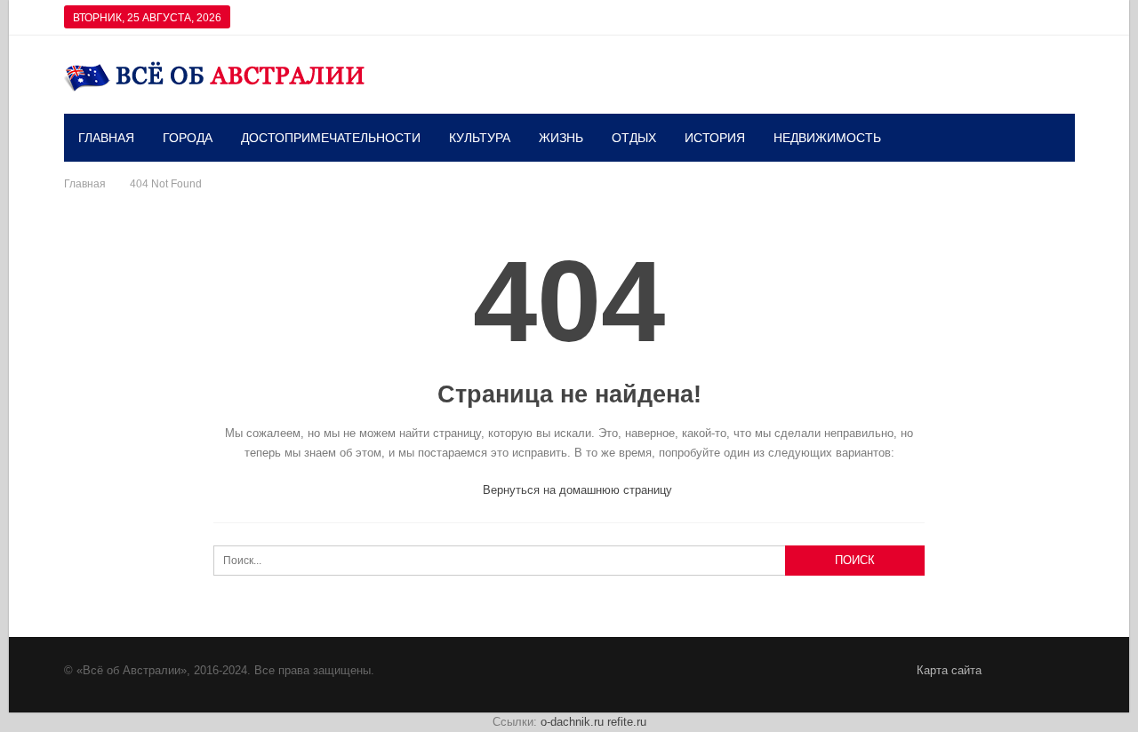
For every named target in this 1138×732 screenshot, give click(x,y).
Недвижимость (827, 138)
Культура (479, 138)
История (715, 138)
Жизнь (561, 138)
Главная (106, 138)
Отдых (634, 138)
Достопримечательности (331, 138)
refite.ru (626, 721)
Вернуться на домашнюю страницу (575, 490)
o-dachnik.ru (572, 721)
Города (187, 138)
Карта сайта (949, 670)
